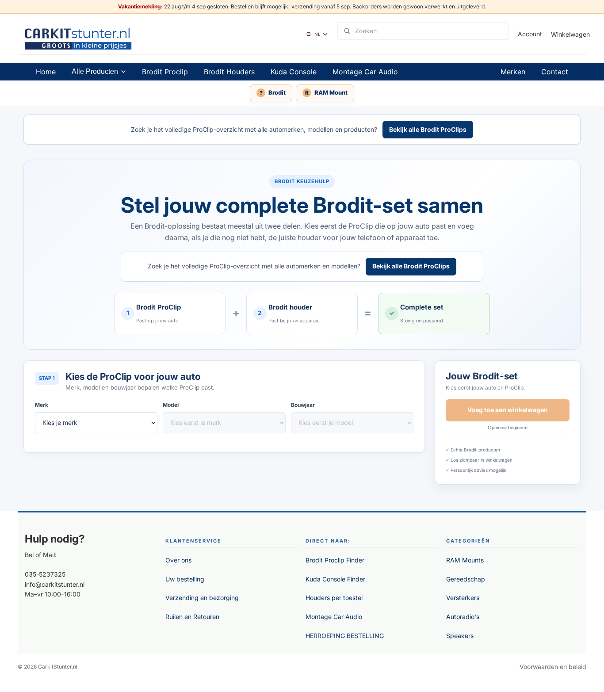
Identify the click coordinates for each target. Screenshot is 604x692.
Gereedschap (465, 579)
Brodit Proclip (165, 71)
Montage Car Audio (365, 71)
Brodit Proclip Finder (335, 560)
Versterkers (462, 597)
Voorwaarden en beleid (553, 666)
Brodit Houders (229, 71)
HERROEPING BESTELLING (345, 635)
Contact (554, 71)
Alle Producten (95, 71)
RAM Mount (326, 92)
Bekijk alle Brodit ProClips (427, 129)
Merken (513, 71)
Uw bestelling (184, 579)
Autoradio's (462, 616)
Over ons (178, 560)
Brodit (273, 92)
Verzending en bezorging (202, 597)
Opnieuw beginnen (508, 427)
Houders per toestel (334, 597)
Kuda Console (294, 71)
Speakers (460, 635)
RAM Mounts (465, 560)
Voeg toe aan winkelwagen (507, 409)
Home (46, 71)
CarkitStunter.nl (57, 666)
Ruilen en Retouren (192, 616)
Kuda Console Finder (335, 579)
